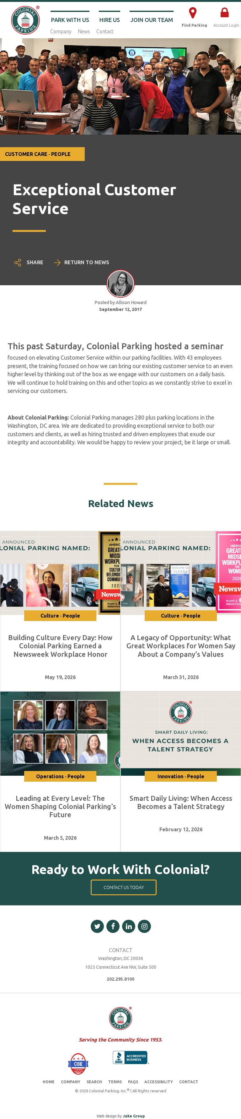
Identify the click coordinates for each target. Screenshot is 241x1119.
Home (49, 1082)
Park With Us (70, 20)
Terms (115, 1082)
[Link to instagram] (144, 926)
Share (35, 262)
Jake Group (134, 1116)
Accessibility (158, 1082)
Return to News (86, 262)
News (84, 31)
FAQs (133, 1082)
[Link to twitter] (97, 926)
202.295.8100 (120, 979)
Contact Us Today (124, 887)
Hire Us (109, 20)
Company (61, 31)
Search (94, 1082)
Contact (105, 31)
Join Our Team (151, 20)
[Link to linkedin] (128, 926)
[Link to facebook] (113, 926)
